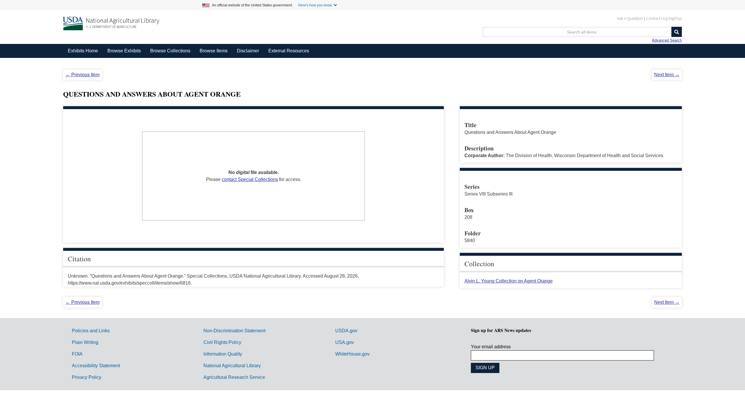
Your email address (491, 346)
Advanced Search (667, 40)
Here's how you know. (315, 5)
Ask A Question (630, 18)
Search (676, 32)
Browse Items (214, 50)
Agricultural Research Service (234, 377)
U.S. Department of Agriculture (111, 26)
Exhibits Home (83, 50)
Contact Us (656, 18)
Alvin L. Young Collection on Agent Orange (508, 280)
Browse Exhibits (124, 50)
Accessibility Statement (96, 365)
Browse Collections (170, 50)
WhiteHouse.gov (352, 353)
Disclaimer (248, 50)
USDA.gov (346, 330)
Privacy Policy (86, 377)
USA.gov (344, 342)
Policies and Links (91, 330)
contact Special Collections (250, 179)
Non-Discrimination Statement (234, 330)
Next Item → (667, 74)
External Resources (288, 50)
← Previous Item (82, 74)
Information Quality (222, 353)
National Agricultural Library (122, 20)
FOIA (77, 353)
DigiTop (675, 18)
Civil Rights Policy (222, 342)
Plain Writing (85, 342)
